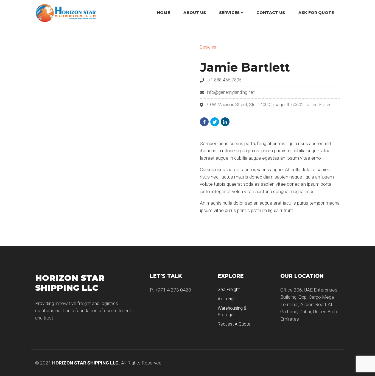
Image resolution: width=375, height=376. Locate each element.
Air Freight (227, 298)
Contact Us (270, 12)
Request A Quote (234, 324)
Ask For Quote (316, 12)
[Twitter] (214, 121)
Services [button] (229, 12)
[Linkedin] (225, 121)
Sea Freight (229, 289)
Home (163, 12)
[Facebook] (204, 121)
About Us (194, 12)
